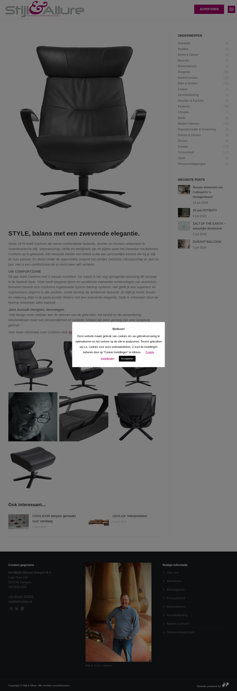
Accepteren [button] (127, 358)
